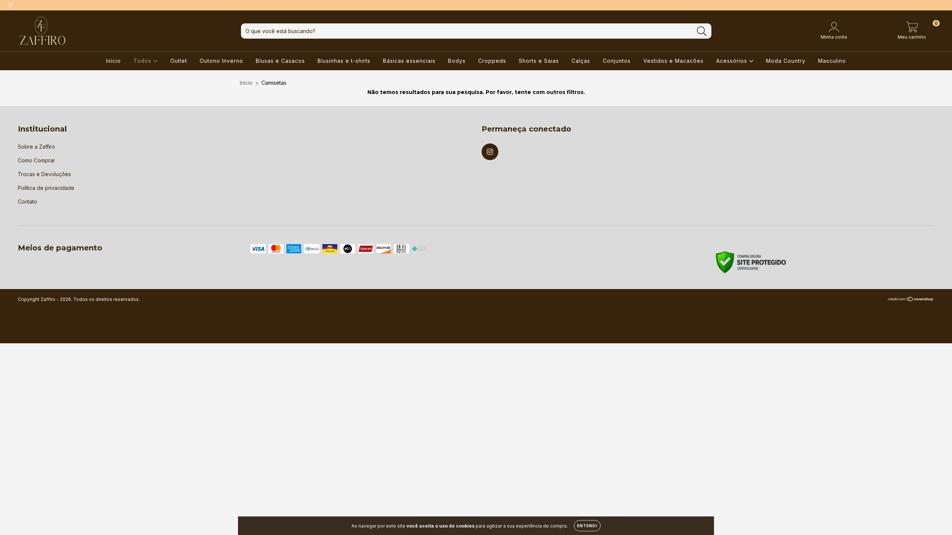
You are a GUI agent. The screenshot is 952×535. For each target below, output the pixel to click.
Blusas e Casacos (280, 61)
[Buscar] (702, 31)
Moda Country (785, 61)
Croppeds (492, 61)
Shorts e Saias (539, 61)
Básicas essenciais (409, 61)
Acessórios (732, 61)
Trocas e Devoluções (44, 174)
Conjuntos (617, 61)
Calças (581, 61)
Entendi (587, 525)
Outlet (178, 61)
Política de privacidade (46, 188)
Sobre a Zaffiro (36, 146)
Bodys (457, 61)
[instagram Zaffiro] (10, 5)
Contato (27, 201)
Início (113, 61)
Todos (143, 61)
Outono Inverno (221, 61)
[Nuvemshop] (911, 299)
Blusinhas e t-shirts (344, 61)
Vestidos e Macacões (673, 61)
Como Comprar (36, 160)
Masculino (832, 61)
